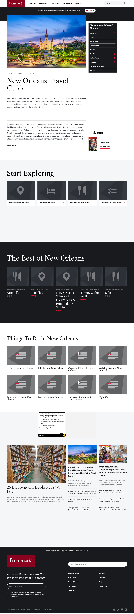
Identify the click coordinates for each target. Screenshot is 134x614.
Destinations (32, 3)
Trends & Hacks (55, 3)
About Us (102, 573)
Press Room (103, 586)
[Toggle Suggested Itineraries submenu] (114, 66)
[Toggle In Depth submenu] (114, 49)
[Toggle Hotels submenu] (114, 37)
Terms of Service (47, 609)
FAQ (100, 582)
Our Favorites (67, 3)
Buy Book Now (105, 146)
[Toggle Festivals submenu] (114, 62)
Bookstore (78, 3)
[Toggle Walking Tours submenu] (114, 58)
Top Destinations (73, 573)
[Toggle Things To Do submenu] (114, 33)
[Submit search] (125, 3)
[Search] (124, 564)
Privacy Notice (36, 609)
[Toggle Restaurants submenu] (114, 41)
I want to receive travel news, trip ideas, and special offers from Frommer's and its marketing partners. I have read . (27, 594)
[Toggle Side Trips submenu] (114, 53)
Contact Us (102, 577)
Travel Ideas (43, 3)
